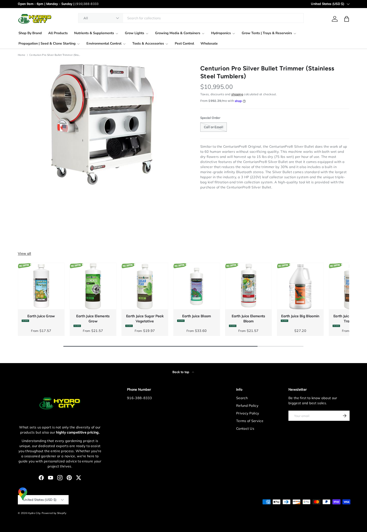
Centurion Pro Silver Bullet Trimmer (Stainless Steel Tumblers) (54, 55)
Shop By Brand (30, 33)
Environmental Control (103, 43)
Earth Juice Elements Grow (93, 318)
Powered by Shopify (54, 513)
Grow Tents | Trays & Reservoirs (267, 33)
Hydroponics (221, 33)
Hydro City (34, 513)
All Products (58, 33)
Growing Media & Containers (177, 33)
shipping (237, 94)
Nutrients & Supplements (94, 33)
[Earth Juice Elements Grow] (93, 286)
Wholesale (209, 43)
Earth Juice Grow (41, 316)
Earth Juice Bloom (196, 316)
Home (21, 55)
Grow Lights (134, 33)
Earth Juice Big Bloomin (300, 316)
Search (242, 398)
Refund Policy (247, 405)
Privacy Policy (247, 413)
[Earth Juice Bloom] (197, 286)
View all (24, 253)
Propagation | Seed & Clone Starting (47, 43)
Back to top (181, 372)
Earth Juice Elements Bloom (248, 318)
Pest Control (184, 43)
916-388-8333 (139, 398)
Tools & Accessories (148, 43)
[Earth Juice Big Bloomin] (300, 286)
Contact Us (245, 428)
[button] (346, 19)
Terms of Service (249, 421)
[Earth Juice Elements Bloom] (248, 286)
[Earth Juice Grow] (41, 286)
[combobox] (190, 18)
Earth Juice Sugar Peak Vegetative (145, 318)
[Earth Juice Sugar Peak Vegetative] (145, 286)
